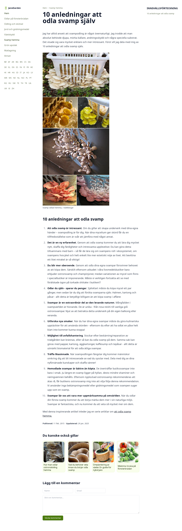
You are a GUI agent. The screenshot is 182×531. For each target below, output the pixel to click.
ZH (13, 88)
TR (26, 83)
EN (13, 67)
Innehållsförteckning (162, 8)
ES (17, 67)
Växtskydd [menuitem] (9, 34)
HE (31, 67)
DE (5, 67)
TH (22, 83)
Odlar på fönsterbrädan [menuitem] (16, 18)
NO (22, 78)
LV (32, 72)
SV (5, 62)
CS (25, 62)
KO (28, 72)
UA (30, 83)
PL (27, 78)
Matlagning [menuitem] (10, 50)
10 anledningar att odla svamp (160, 13)
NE (14, 78)
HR (9, 72)
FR (28, 67)
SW (14, 83)
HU (13, 72)
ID (17, 72)
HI (5, 72)
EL (9, 67)
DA (29, 62)
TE (18, 83)
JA (24, 72)
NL (18, 78)
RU (10, 83)
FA (21, 67)
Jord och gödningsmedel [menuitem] (16, 29)
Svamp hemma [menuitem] (11, 39)
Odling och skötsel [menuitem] (13, 23)
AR (13, 62)
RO (5, 83)
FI (24, 67)
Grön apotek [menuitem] (10, 45)
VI (9, 88)
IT (21, 72)
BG (17, 62)
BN (21, 62)
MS (10, 78)
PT (30, 78)
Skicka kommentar (53, 518)
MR (5, 78)
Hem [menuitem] (6, 13)
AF (9, 62)
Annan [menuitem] (7, 55)
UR (5, 88)
